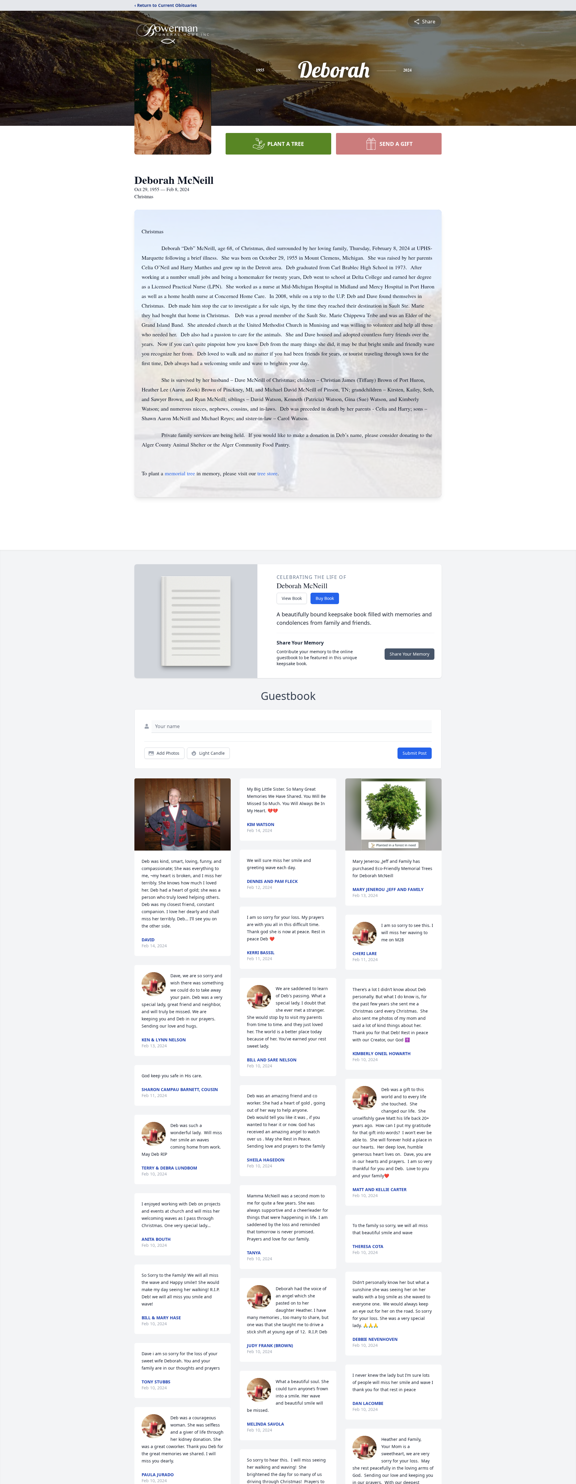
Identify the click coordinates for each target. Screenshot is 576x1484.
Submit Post (415, 753)
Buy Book (325, 598)
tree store (267, 473)
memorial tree (180, 473)
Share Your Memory (409, 654)
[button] (182, 814)
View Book (292, 598)
